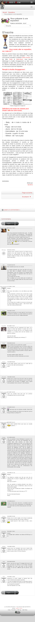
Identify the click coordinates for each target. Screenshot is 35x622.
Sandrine (30, 185)
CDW (17, 608)
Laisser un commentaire (11, 210)
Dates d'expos (26, 57)
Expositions (11, 12)
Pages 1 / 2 (9, 223)
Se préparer (26, 197)
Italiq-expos (19, 59)
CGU (20, 608)
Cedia (10, 59)
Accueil (5, 12)
